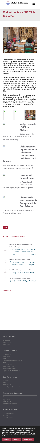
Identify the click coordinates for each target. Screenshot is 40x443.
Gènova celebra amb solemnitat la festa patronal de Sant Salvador (28, 202)
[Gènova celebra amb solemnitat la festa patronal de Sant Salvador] (10, 202)
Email (5, 228)
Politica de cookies (8, 417)
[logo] (16, 2)
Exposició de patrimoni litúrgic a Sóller (19, 259)
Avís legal (5, 415)
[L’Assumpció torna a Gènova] (10, 180)
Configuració (28, 439)
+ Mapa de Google (29, 281)
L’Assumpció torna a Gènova (27, 177)
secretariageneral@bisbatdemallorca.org (13, 387)
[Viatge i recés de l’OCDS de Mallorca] (10, 129)
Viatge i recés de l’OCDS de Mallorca (28, 127)
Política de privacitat (8, 413)
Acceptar (6, 439)
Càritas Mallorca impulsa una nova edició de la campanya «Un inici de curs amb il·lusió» (20, 154)
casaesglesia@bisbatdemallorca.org (12, 360)
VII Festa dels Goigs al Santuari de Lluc (19, 278)
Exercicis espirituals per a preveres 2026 (20, 270)
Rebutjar (16, 439)
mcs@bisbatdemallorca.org (10, 403)
